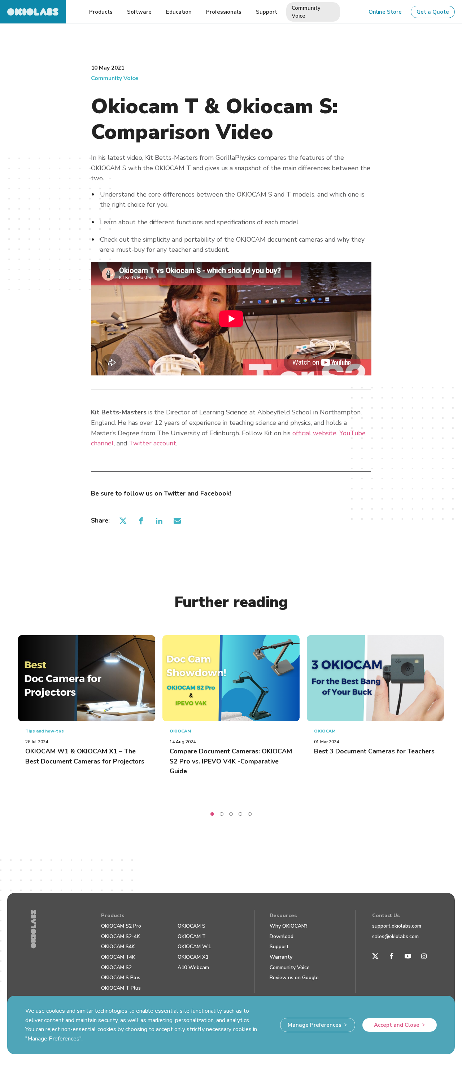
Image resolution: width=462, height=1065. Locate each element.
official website (314, 433)
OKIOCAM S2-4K (120, 936)
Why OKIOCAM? (289, 926)
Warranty (281, 957)
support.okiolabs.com (396, 926)
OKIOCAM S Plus (120, 977)
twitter (123, 520)
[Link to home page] (33, 11)
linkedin (159, 520)
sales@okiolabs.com (395, 936)
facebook (141, 520)
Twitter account (152, 443)
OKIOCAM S (191, 926)
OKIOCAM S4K (118, 946)
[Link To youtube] (408, 956)
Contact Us (386, 915)
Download (281, 936)
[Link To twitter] (375, 956)
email (177, 520)
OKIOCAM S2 (116, 967)
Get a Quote (433, 12)
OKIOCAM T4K (118, 957)
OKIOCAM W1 (194, 946)
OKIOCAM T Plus (121, 988)
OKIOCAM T (192, 936)
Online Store (385, 12)
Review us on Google (294, 977)
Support (279, 946)
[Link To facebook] (391, 956)
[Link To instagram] (424, 956)
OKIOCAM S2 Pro (121, 926)
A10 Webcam (193, 967)
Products (113, 915)
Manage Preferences (314, 1025)
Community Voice (115, 78)
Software (139, 12)
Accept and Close (396, 1025)
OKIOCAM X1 (193, 957)
